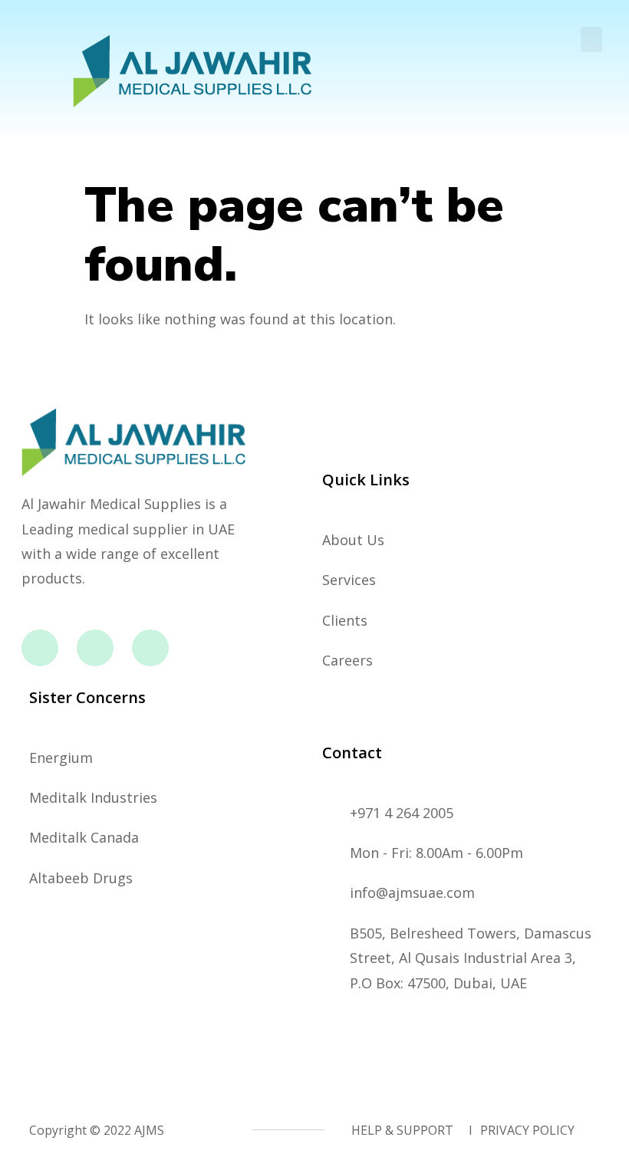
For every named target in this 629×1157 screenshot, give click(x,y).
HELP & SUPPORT (402, 1130)
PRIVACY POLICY (527, 1130)
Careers (347, 660)
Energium (61, 757)
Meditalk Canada (84, 837)
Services (349, 579)
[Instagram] (95, 647)
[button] (591, 39)
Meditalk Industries (93, 797)
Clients (344, 620)
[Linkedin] (150, 647)
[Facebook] (39, 647)
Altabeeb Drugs (81, 878)
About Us (353, 540)
